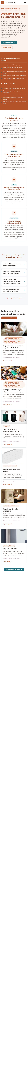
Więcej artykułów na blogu (13, 298)
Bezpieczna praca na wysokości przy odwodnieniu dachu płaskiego (13, 348)
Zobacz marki (7, 47)
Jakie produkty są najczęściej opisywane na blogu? (12, 264)
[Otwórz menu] (25, 2)
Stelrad (13, 466)
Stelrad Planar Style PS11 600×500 (11, 470)
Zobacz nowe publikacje (8, 317)
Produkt (6, 426)
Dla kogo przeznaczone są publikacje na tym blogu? (11, 290)
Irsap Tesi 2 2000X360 (10, 549)
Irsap (5, 545)
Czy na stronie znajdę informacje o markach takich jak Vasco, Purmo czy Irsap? (12, 281)
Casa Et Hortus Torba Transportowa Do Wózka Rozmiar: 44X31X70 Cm (11, 431)
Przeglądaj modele (8, 42)
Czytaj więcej (6, 360)
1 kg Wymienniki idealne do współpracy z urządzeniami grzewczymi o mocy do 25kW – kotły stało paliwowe (12, 340)
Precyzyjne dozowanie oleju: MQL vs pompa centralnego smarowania (12, 392)
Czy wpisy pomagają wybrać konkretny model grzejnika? (11, 272)
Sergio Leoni (14, 505)
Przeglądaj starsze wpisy (13, 569)
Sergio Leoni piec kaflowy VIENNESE (11, 510)
